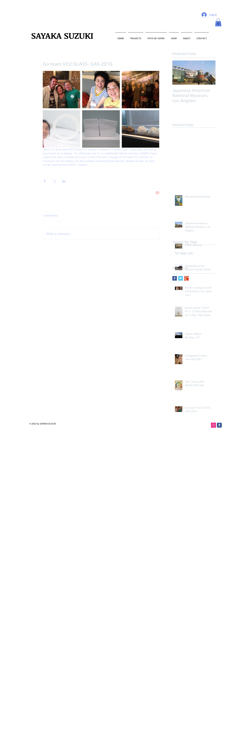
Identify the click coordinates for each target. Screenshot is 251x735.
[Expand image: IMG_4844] (140, 129)
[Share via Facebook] (44, 181)
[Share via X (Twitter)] (54, 181)
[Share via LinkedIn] (64, 181)
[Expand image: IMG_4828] (101, 129)
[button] (218, 22)
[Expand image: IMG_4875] (101, 89)
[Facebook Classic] (219, 425)
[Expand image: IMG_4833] (61, 129)
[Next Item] (209, 73)
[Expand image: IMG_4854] (140, 89)
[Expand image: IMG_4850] (61, 89)
